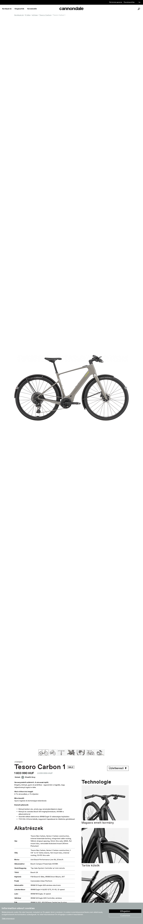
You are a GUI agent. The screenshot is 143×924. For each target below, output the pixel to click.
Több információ (8, 919)
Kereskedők (32, 9)
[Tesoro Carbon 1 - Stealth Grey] (71, 387)
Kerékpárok (7, 9)
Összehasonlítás (129, 2)
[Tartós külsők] (105, 845)
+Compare (18, 762)
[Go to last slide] (17, 387)
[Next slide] (125, 387)
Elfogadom (125, 911)
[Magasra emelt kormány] (105, 802)
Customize (125, 915)
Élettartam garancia (115, 2)
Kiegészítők (19, 9)
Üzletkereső (116, 768)
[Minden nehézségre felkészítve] (105, 888)
